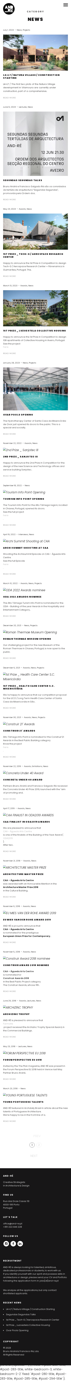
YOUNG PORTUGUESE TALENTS (23, 1102)
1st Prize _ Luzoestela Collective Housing (34, 330)
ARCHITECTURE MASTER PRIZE (23, 874)
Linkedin (20, 1242)
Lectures (23, 107)
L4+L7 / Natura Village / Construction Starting (31, 76)
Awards (22, 209)
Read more (9, 98)
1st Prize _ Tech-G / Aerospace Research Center (33, 255)
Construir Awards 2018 (16, 978)
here (5, 346)
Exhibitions (37, 766)
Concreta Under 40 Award (23, 779)
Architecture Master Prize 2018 (20, 887)
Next (34, 1156)
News (19, 30)
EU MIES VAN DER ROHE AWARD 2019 (27, 919)
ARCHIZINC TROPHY (16, 1014)
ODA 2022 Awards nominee (22, 596)
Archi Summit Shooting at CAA (26, 548)
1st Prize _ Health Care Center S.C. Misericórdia (29, 687)
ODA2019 (8, 838)
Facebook (13, 1242)
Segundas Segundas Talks (22, 180)
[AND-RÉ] (9, 9)
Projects (26, 30)
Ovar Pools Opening (18, 414)
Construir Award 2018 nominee (26, 965)
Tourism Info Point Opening (23, 499)
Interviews (23, 534)
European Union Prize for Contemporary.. (27, 936)
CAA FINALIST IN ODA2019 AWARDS (26, 822)
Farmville (8, 1023)
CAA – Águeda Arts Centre (17, 831)
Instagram (6, 1242)
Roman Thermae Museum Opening (27, 639)
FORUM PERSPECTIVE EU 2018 (22, 1060)
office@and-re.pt (12, 1223)
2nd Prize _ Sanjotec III (20, 456)
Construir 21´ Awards (19, 730)
